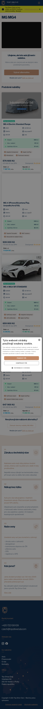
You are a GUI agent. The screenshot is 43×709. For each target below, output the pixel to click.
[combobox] (39, 340)
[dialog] (21, 354)
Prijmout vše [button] (21, 358)
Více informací (29, 353)
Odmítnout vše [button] (21, 363)
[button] (21, 368)
